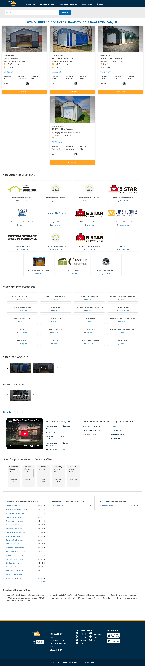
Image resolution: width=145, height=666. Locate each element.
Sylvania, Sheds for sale (14, 517)
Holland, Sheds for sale (14, 574)
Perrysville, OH (23, 249)
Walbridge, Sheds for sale (14, 570)
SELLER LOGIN (87, 4)
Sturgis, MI (107, 274)
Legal (53, 646)
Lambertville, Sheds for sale (15, 525)
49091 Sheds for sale (106, 506)
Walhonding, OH (40, 274)
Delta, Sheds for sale (13, 567)
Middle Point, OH (90, 201)
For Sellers (56, 634)
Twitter (82, 643)
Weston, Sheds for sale (14, 578)
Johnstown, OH (124, 249)
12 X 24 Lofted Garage (62, 58)
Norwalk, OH (124, 201)
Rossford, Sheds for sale (14, 540)
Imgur (94, 640)
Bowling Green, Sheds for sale (16, 509)
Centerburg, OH (57, 249)
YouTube (82, 640)
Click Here (114, 426)
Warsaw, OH (73, 274)
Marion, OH (90, 225)
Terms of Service (58, 643)
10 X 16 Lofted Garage (62, 129)
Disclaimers (56, 650)
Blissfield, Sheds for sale (14, 563)
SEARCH (65, 12)
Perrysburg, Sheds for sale (15, 513)
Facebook (82, 634)
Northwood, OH (23, 201)
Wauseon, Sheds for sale (14, 536)
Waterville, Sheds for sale (14, 544)
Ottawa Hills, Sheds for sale (15, 555)
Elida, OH (57, 201)
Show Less (43, 581)
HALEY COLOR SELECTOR (68, 4)
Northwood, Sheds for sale (15, 548)
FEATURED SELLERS (46, 4)
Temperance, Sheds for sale (15, 532)
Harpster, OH (23, 225)
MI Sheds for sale (58, 506)
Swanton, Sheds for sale (14, 559)
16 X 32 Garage (11, 58)
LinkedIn (82, 637)
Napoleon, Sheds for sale (14, 528)
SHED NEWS (30, 4)
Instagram (96, 634)
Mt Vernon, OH (90, 249)
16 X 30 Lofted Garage (111, 58)
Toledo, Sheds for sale (13, 506)
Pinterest (96, 637)
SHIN (52, 631)
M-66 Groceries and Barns (14, 65)
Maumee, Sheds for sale (14, 521)
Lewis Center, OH (123, 225)
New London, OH (56, 225)
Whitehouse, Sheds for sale (15, 551)
